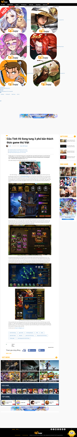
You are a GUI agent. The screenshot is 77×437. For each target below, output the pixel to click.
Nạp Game (1, 89)
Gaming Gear (24, 4)
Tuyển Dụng (5, 88)
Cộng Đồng (38, 4)
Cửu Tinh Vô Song (32, 160)
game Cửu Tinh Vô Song (30, 335)
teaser (42, 332)
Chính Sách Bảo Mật (17, 435)
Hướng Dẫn (11, 91)
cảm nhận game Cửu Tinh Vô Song (23, 338)
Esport (17, 4)
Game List (45, 4)
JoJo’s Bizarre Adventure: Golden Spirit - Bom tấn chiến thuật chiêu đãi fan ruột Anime (11, 381)
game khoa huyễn (13, 335)
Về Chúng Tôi (2, 87)
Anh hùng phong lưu (29, 332)
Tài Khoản (1, 90)
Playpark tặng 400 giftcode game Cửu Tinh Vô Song (17, 152)
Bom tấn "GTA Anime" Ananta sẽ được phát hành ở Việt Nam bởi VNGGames (48, 370)
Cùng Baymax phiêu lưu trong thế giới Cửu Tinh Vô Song (18, 149)
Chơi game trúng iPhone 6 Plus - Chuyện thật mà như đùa (18, 151)
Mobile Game (10, 4)
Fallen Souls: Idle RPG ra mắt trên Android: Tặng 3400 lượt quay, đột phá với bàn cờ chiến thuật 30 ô (34, 6)
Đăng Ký (5, 91)
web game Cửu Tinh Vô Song (42, 335)
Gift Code (31, 4)
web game (20, 335)
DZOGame (1, 88)
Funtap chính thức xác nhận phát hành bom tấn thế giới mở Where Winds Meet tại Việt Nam (9, 370)
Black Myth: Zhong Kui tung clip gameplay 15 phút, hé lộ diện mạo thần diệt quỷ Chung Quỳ (30, 370)
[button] (58, 392)
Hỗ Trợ (8, 91)
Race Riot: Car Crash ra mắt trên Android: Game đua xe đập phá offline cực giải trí (49, 381)
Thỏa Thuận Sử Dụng (25, 435)
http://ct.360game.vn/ (19, 328)
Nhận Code (70, 141)
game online (21, 332)
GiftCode (64, 136)
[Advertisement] (38, 127)
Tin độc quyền (12, 338)
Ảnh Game (64, 164)
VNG (37, 332)
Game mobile (4, 372)
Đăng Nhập (2, 91)
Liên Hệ (8, 88)
